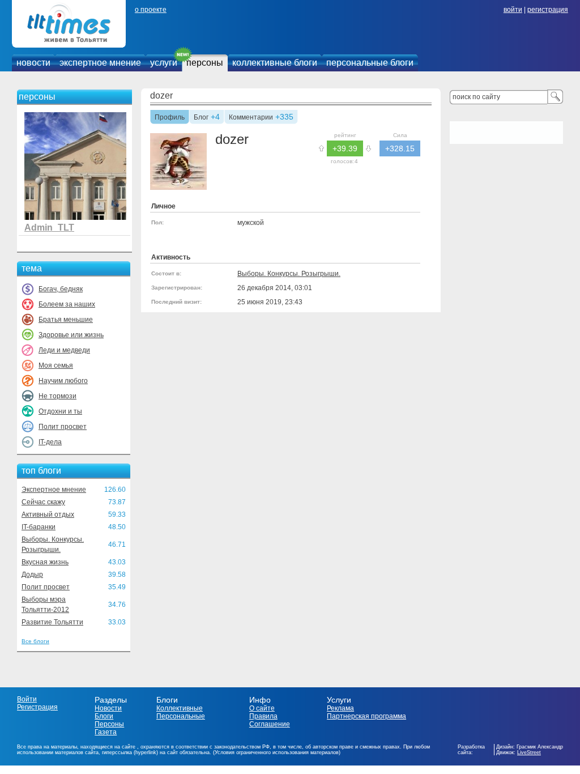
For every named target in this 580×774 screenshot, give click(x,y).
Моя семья (56, 365)
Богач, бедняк (61, 289)
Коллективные (179, 708)
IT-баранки (39, 527)
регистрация (547, 10)
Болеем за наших (67, 304)
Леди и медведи (64, 350)
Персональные (180, 716)
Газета (106, 732)
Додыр (32, 575)
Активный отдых (48, 514)
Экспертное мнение (54, 490)
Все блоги (35, 641)
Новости (108, 708)
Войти (27, 699)
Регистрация (37, 707)
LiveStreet (529, 752)
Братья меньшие (66, 320)
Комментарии (251, 118)
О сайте (262, 708)
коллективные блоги (274, 62)
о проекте (151, 10)
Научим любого (63, 381)
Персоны (109, 724)
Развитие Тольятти (52, 622)
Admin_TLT (49, 227)
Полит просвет (63, 427)
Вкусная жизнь (45, 562)
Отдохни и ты (60, 411)
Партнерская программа (366, 716)
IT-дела (50, 442)
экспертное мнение (100, 62)
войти (513, 10)
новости (33, 62)
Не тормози (57, 396)
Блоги (104, 716)
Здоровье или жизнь (71, 335)
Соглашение (269, 724)
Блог (201, 118)
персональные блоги (369, 62)
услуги (163, 62)
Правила (263, 716)
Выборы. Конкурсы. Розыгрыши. (288, 274)
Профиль (170, 118)
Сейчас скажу (43, 502)
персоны (204, 62)
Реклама (340, 708)
